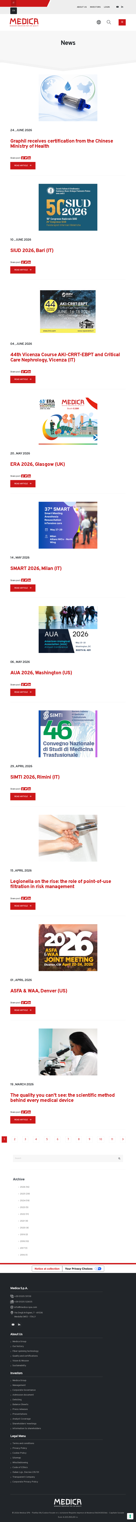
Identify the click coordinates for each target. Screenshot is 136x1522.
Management (19, 1385)
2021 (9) (24, 1221)
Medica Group (19, 1341)
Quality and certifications (25, 1356)
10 (100, 1139)
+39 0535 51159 (22, 1296)
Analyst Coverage (21, 1419)
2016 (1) (24, 1255)
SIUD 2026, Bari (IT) (31, 251)
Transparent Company (23, 1477)
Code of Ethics (20, 1467)
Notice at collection (47, 1268)
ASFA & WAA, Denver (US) (38, 991)
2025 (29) (25, 1194)
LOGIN (107, 7)
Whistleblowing (20, 1462)
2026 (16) (24, 1187)
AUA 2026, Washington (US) (41, 673)
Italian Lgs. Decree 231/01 (25, 1472)
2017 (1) (23, 1248)
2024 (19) (25, 1200)
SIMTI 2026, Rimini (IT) (35, 777)
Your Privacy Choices (79, 1268)
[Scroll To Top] (130, 1506)
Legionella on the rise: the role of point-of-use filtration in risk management (60, 884)
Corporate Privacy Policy (25, 1481)
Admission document (23, 1394)
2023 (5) (24, 1207)
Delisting (17, 1399)
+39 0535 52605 (23, 1301)
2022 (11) (24, 1214)
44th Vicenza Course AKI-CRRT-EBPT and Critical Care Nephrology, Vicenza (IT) (65, 357)
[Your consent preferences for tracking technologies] (130, 1516)
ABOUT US (82, 7)
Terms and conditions (23, 1443)
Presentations (19, 1414)
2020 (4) (24, 1228)
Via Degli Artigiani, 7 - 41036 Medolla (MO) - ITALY (28, 1314)
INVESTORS (95, 7)
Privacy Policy (19, 1448)
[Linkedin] (122, 7)
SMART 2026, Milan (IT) (36, 569)
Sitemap (16, 1457)
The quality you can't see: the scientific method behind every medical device (62, 1098)
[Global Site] (99, 22)
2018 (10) (24, 1241)
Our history (18, 1346)
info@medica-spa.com (25, 1307)
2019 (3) (24, 1234)
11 (112, 1139)
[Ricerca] (109, 22)
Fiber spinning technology (25, 1351)
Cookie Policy (19, 1453)
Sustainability (19, 1365)
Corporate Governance (24, 1390)
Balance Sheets (20, 1404)
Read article (21, 165)
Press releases (20, 1409)
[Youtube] (117, 7)
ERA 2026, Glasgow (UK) (37, 465)
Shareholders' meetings (24, 1423)
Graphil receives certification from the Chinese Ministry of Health (61, 144)
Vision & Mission (20, 1360)
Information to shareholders (26, 1428)
